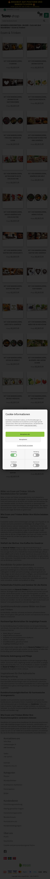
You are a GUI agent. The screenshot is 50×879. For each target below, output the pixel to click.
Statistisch (36, 462)
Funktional (14, 462)
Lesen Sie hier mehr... (30, 425)
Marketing (36, 452)
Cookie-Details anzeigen (25, 445)
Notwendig (14, 452)
